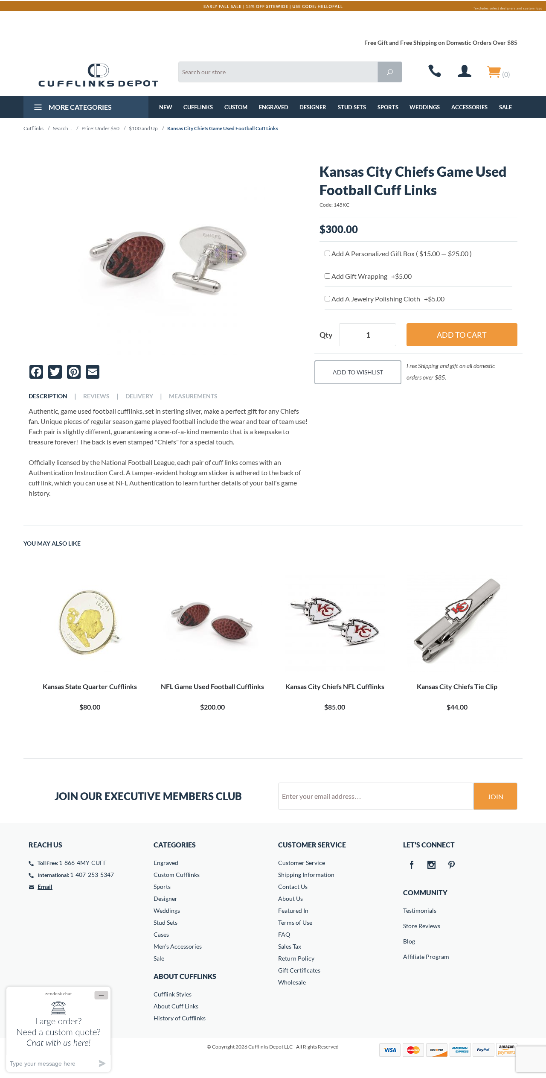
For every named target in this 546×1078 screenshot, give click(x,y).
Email (45, 886)
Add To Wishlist (358, 372)
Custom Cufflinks (177, 874)
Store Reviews (409, 925)
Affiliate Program (409, 956)
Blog (409, 941)
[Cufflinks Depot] (98, 75)
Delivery (139, 396)
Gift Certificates (299, 970)
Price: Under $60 (100, 128)
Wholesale (292, 982)
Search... (62, 128)
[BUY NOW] (90, 621)
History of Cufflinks (180, 1018)
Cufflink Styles (173, 994)
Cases (161, 934)
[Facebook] (411, 865)
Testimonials (409, 910)
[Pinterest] (451, 865)
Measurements (193, 396)
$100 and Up (143, 128)
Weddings (425, 107)
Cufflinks (198, 107)
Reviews (96, 396)
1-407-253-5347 (92, 874)
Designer (312, 107)
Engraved (273, 107)
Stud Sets (352, 107)
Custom (235, 107)
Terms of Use (295, 922)
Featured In (293, 910)
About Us (290, 898)
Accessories (469, 107)
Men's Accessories (178, 946)
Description (48, 396)
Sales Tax (289, 946)
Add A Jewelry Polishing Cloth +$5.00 (387, 299)
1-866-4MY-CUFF (83, 862)
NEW (165, 107)
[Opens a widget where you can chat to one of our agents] (58, 1029)
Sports (388, 107)
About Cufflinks (185, 976)
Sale (505, 107)
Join (495, 796)
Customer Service (301, 862)
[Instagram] (431, 865)
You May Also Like (52, 543)
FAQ (284, 934)
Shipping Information (306, 874)
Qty (326, 334)
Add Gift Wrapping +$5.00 (371, 276)
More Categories (79, 107)
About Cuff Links (176, 1006)
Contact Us (293, 886)
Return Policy (296, 958)
